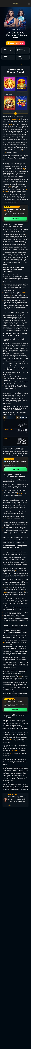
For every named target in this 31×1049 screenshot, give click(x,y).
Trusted (15, 650)
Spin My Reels (15, 469)
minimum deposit (16, 119)
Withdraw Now (15, 709)
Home (2, 64)
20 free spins (15, 750)
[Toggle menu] (29, 3)
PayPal (4, 587)
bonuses (17, 169)
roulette (12, 739)
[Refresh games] (15, 113)
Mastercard (5, 191)
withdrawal (5, 518)
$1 (11, 119)
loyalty (4, 642)
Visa (26, 189)
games (10, 124)
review (20, 676)
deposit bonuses (24, 292)
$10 (24, 168)
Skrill (9, 587)
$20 (10, 295)
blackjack (19, 493)
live (11, 289)
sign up (16, 570)
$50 (26, 234)
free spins (9, 186)
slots (11, 753)
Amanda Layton (13, 794)
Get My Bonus (15, 218)
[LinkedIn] (9, 805)
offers (25, 169)
